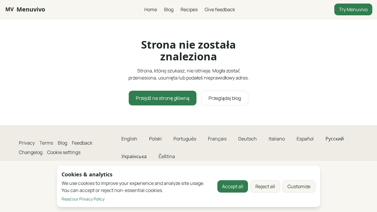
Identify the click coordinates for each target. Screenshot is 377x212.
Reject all (265, 186)
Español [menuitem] (305, 138)
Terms (46, 143)
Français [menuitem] (217, 138)
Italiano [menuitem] (277, 138)
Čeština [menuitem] (166, 156)
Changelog (30, 152)
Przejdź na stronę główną (162, 98)
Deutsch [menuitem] (247, 138)
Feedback (82, 143)
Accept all (232, 186)
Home (150, 9)
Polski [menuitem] (155, 138)
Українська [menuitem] (134, 156)
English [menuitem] (129, 138)
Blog (168, 9)
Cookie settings (63, 152)
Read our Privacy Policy (83, 199)
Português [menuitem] (184, 138)
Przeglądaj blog (225, 98)
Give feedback (220, 9)
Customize (298, 186)
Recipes (189, 9)
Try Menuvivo (353, 9)
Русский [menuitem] (334, 138)
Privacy (27, 143)
